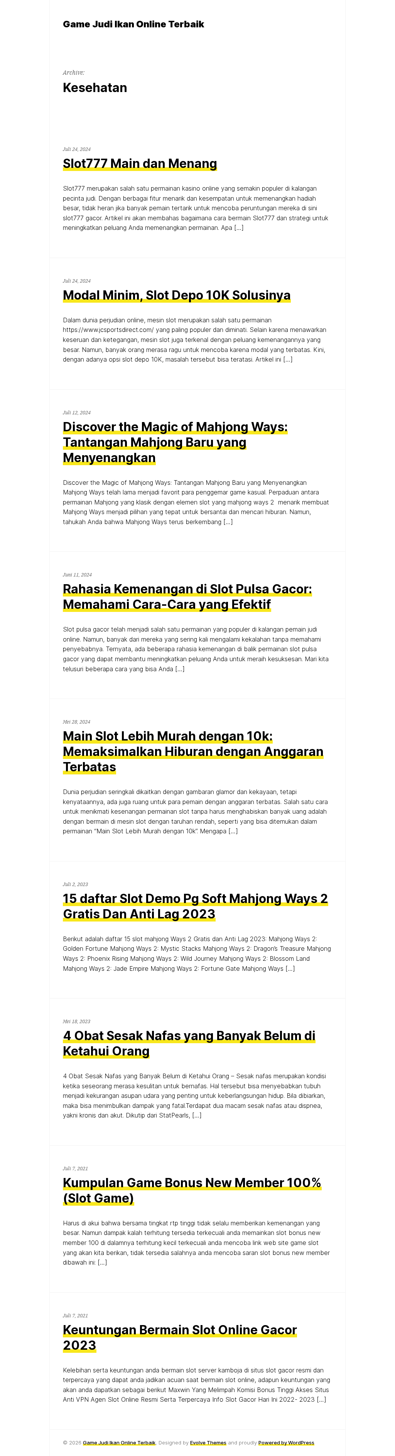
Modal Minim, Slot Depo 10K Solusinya (177, 295)
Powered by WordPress (286, 1442)
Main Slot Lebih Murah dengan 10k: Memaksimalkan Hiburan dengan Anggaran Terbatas (193, 751)
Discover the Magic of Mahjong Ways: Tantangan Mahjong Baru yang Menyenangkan (175, 442)
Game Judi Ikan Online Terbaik (119, 1442)
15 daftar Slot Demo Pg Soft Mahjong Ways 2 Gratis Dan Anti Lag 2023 (195, 906)
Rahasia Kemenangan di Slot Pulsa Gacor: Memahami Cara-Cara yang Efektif (187, 596)
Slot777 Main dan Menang (140, 163)
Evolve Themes (208, 1442)
